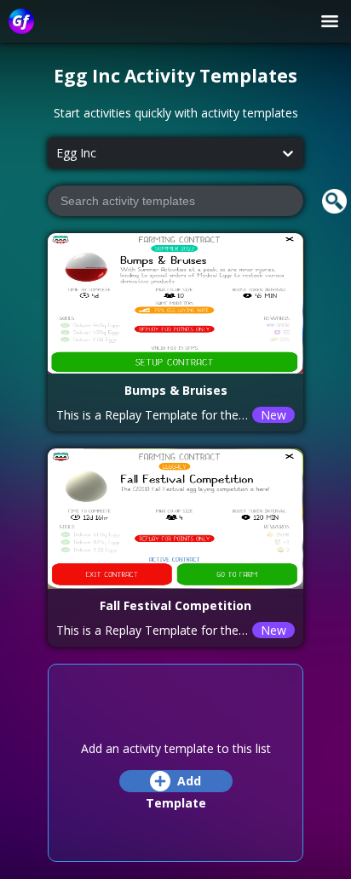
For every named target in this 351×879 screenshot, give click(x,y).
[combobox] (56, 154)
